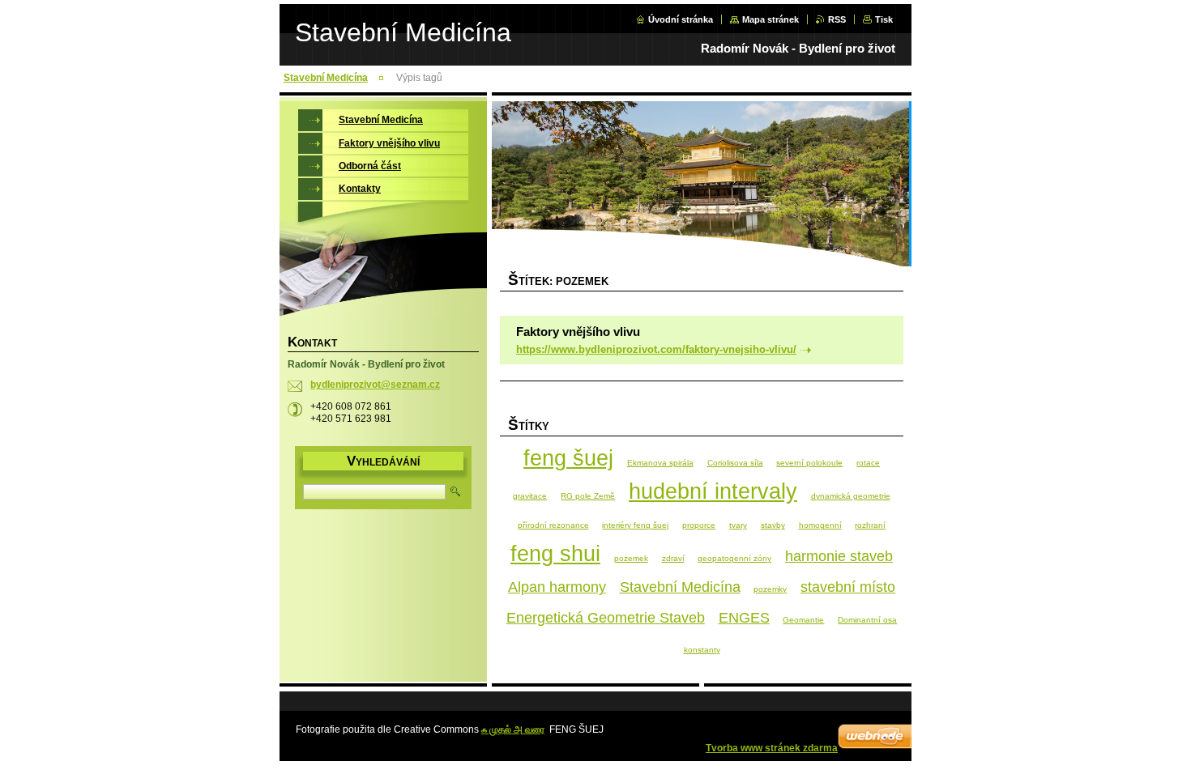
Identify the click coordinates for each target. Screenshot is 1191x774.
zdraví (673, 558)
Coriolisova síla (735, 462)
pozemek (631, 558)
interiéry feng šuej (635, 525)
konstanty (702, 649)
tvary (738, 525)
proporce (698, 525)
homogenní (820, 525)
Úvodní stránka (680, 19)
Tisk (884, 19)
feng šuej (568, 458)
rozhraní (870, 525)
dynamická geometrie (850, 495)
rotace (868, 462)
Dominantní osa (867, 619)
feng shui (555, 554)
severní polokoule (809, 462)
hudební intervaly (713, 491)
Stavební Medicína (326, 78)
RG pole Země (588, 495)
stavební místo (847, 587)
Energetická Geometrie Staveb (605, 618)
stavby (773, 525)
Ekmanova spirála (660, 462)
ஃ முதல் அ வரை (512, 729)
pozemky (770, 589)
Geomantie (803, 619)
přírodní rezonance (553, 525)
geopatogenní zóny (734, 558)
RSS (837, 19)
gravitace (530, 495)
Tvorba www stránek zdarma (772, 748)
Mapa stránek (770, 19)
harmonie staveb (839, 556)
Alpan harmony (557, 587)
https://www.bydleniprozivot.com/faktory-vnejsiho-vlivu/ (656, 349)
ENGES (744, 618)
